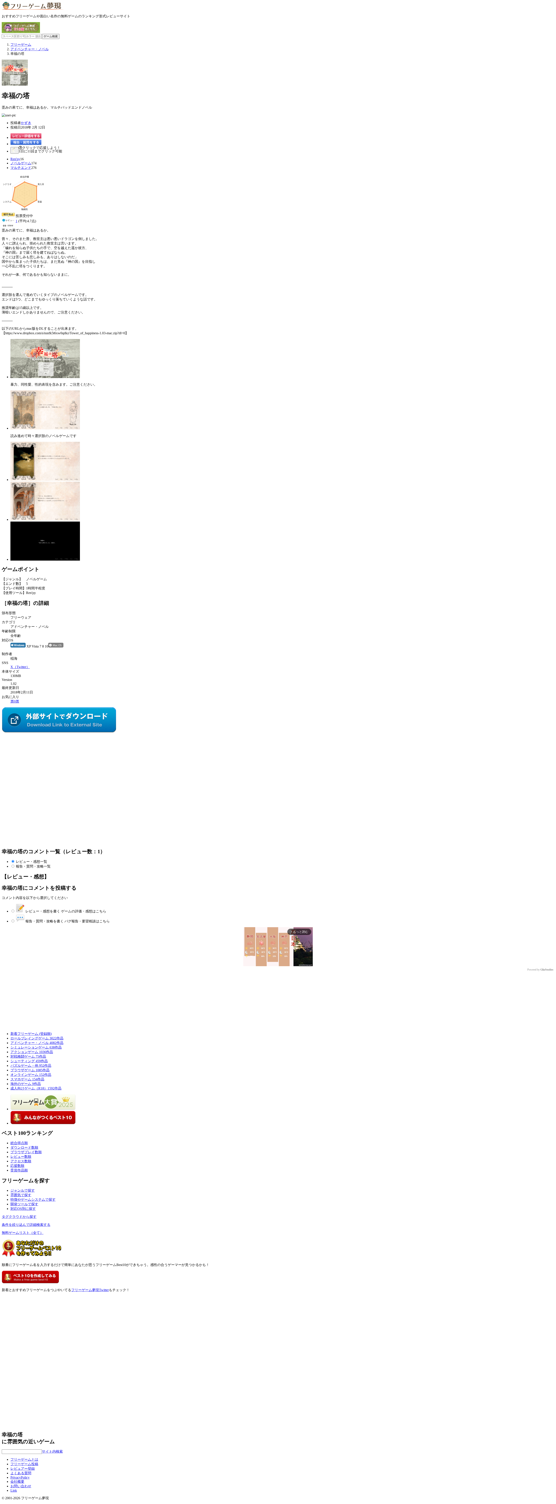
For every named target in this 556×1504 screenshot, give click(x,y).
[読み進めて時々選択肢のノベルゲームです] (45, 428)
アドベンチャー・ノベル (36, 1043)
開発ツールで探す (24, 1204)
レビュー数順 (20, 1156)
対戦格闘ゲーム (28, 1056)
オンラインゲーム (30, 1075)
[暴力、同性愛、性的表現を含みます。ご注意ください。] (45, 377)
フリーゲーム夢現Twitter (90, 1290)
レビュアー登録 (22, 1468)
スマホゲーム (27, 1079)
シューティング (29, 1061)
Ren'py (15, 159)
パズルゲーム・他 (30, 1065)
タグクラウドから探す (19, 1217)
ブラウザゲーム (30, 1070)
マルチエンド (20, 168)
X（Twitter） (20, 667)
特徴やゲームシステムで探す (33, 1199)
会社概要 (17, 1481)
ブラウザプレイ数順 (26, 1152)
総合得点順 (19, 1143)
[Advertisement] (34, 761)
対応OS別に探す (23, 1208)
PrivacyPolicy (20, 1477)
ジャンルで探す (22, 1190)
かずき (26, 123)
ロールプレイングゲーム (36, 1038)
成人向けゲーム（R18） (35, 1088)
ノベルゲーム (20, 163)
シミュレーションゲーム (36, 1047)
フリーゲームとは (24, 1459)
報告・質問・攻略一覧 (33, 866)
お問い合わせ (20, 1486)
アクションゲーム (31, 1052)
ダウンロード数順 (24, 1147)
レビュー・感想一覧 (31, 861)
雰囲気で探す (20, 1195)
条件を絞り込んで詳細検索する (26, 1225)
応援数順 (17, 1166)
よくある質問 (20, 1473)
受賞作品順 (19, 1170)
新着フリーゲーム (31, 1034)
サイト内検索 (52, 1451)
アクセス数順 (20, 1161)
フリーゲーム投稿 (24, 1464)
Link (13, 1490)
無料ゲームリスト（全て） (22, 1233)
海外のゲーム (25, 1084)
